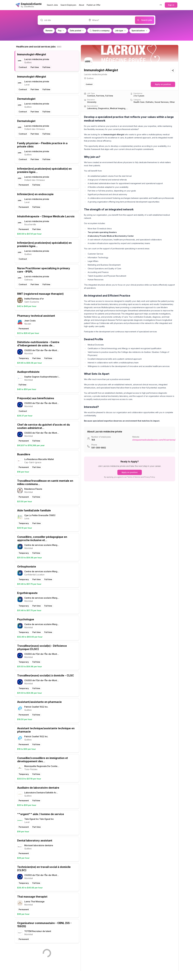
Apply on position (163, 84)
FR (161, 5)
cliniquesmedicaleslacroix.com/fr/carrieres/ (154, 439)
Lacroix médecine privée (95, 74)
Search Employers (68, 5)
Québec (90, 78)
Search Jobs (52, 5)
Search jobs (146, 20)
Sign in (171, 5)
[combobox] (110, 20)
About (81, 5)
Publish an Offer (93, 5)
